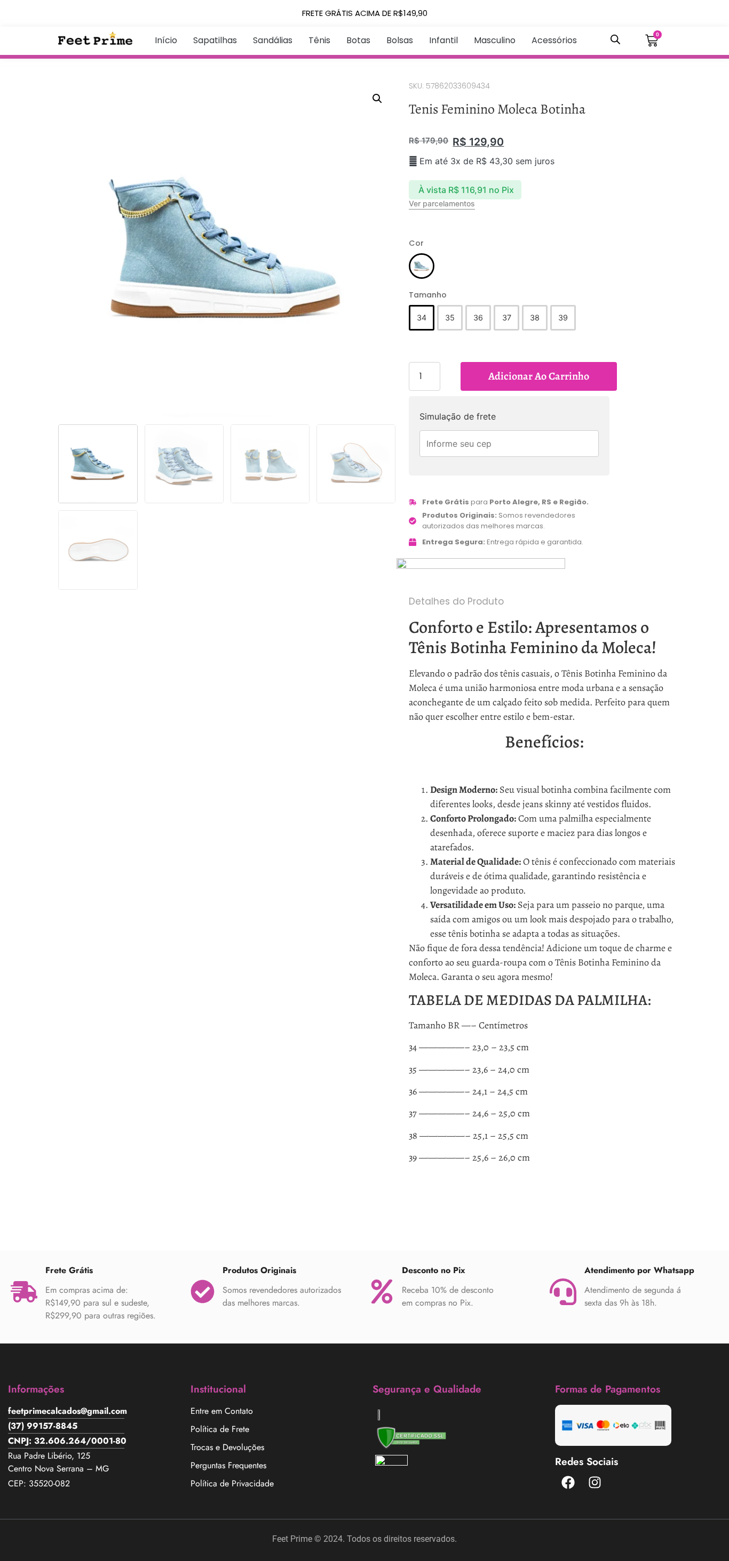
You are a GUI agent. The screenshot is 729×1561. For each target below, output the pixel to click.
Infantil (443, 40)
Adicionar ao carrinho (538, 376)
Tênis (319, 40)
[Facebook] (568, 1482)
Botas (358, 40)
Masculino (495, 40)
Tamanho (428, 295)
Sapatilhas (215, 40)
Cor (416, 243)
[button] (377, 98)
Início (166, 40)
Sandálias (272, 40)
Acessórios (554, 40)
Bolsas (399, 40)
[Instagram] (595, 1482)
